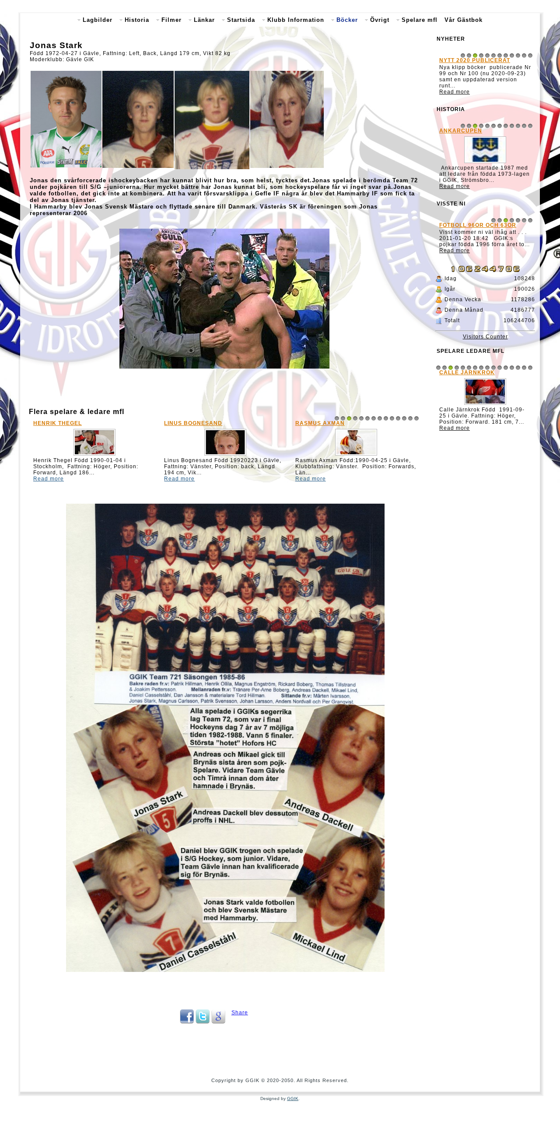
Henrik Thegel (57, 423)
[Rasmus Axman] (356, 456)
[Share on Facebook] (187, 1022)
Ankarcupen (460, 131)
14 (416, 418)
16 (530, 367)
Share (239, 1013)
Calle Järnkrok (467, 372)
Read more (48, 479)
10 (392, 418)
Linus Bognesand (193, 423)
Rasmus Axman (320, 423)
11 (398, 418)
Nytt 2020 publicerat (474, 60)
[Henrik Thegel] (94, 456)
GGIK (292, 1098)
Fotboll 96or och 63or (477, 225)
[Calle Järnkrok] (485, 405)
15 (524, 367)
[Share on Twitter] (203, 1022)
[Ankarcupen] (485, 163)
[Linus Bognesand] (225, 456)
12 (404, 418)
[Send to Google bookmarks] (218, 1022)
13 (410, 418)
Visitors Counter (485, 337)
